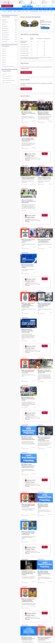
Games (44, 11)
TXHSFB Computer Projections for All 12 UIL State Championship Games (28, 438)
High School (10, 11)
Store (41, 8)
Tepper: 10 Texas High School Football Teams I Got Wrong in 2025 (44, 371)
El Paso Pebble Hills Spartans (25, 53)
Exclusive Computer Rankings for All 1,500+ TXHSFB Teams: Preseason (44, 113)
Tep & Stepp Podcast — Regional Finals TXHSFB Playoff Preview (28, 533)
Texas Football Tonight (34, 11)
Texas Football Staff (25, 122)
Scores (24, 8)
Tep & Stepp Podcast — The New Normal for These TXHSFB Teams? (44, 241)
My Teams (4, 11)
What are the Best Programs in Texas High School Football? (27, 331)
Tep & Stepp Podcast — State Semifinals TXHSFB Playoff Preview (28, 505)
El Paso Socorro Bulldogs (24, 55)
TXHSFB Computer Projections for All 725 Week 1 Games (28, 113)
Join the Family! (45, 153)
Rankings (29, 8)
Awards (40, 11)
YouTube (46, 8)
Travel (51, 11)
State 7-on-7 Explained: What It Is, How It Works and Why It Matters (28, 201)
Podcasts (24, 126)
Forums (50, 8)
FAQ (48, 11)
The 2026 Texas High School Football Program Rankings (28, 266)
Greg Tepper (25, 184)
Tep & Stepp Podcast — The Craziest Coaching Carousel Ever (28, 371)
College (14, 11)
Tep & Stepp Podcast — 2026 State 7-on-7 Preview (28, 241)
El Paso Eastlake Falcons (24, 44)
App (38, 8)
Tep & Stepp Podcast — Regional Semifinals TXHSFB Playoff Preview (28, 600)
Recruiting (19, 11)
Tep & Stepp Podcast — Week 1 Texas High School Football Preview (28, 139)
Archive (26, 11)
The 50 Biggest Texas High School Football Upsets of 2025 (28, 399)
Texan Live (34, 8)
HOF (23, 11)
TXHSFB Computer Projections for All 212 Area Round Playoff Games (28, 638)
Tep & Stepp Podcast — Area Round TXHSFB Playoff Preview (44, 638)
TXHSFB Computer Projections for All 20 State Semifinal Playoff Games (28, 466)
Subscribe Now (7, 5)
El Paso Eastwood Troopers (24, 46)
